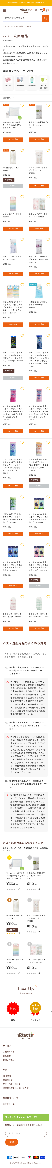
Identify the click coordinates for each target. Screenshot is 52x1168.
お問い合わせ (9, 1060)
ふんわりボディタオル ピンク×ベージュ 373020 (38, 170)
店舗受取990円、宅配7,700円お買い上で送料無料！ (26, 3)
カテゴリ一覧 (9, 1104)
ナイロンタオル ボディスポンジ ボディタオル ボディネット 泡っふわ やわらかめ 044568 (38, 566)
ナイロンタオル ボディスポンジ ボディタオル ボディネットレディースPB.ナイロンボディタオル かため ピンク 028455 (13, 413)
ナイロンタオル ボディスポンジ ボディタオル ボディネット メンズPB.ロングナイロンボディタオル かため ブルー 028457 (39, 359)
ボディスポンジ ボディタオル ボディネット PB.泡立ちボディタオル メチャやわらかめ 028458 (38, 465)
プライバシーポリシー (13, 1084)
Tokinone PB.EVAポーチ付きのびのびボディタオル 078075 (12, 125)
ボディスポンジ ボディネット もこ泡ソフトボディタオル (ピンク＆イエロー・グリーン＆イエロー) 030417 (13, 307)
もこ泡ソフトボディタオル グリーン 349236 (39, 615)
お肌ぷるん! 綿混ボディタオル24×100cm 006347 (39, 125)
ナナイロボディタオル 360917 (12, 215)
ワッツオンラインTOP (11, 26)
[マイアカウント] (36, 10)
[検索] (45, 18)
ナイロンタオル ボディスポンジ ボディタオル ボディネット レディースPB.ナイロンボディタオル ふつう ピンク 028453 (38, 413)
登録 (12, 1142)
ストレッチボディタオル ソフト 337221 (38, 215)
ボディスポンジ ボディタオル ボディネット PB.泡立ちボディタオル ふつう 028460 (12, 518)
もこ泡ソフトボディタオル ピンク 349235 (12, 615)
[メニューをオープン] (4, 10)
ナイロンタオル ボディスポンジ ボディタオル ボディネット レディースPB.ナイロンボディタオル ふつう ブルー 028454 (12, 466)
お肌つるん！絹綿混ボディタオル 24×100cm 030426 (38, 259)
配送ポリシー (9, 1080)
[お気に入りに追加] (22, 105)
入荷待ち (13, 186)
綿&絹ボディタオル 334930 (11, 169)
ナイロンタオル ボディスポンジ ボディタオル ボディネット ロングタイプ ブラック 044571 (13, 357)
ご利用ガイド (9, 1052)
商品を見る (39, 228)
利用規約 (7, 1076)
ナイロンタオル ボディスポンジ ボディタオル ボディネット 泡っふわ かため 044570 (12, 566)
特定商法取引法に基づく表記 (15, 1088)
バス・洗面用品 (25, 26)
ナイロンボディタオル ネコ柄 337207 (12, 258)
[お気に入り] (41, 10)
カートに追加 (13, 139)
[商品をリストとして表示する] (48, 98)
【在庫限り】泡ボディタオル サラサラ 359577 (38, 304)
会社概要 (7, 1056)
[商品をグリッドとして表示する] (43, 98)
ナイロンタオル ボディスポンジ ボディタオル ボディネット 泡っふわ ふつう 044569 (38, 518)
